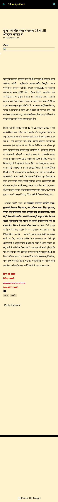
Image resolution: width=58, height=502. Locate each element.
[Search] (54, 4)
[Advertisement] (29, 343)
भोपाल (6, 295)
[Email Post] (4, 292)
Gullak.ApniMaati (16, 4)
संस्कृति (13, 295)
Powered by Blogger (31, 498)
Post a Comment (12, 305)
